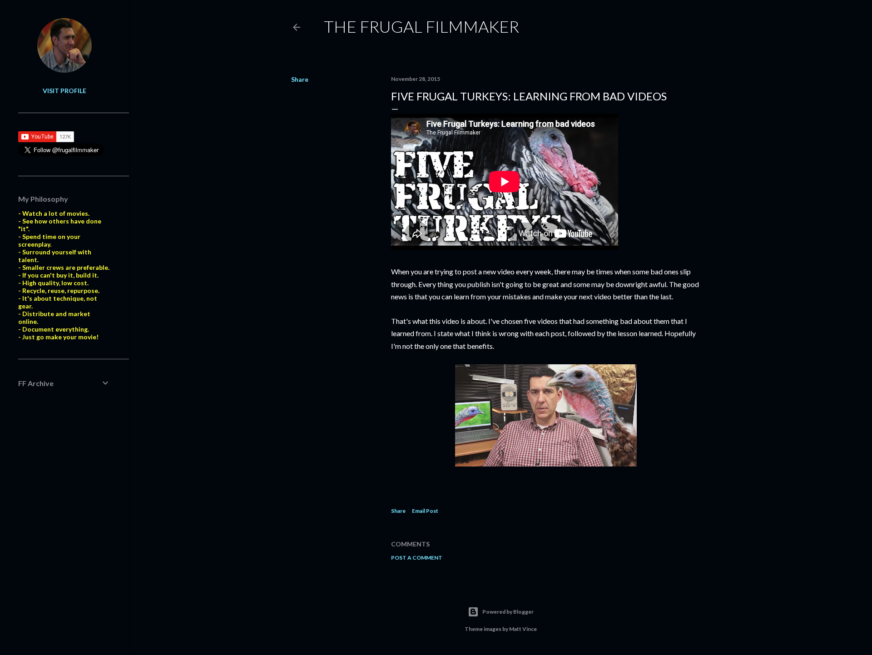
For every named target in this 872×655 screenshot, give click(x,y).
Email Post (425, 510)
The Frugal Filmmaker (421, 26)
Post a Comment (416, 557)
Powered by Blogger (508, 611)
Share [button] (299, 79)
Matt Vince (523, 628)
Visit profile (64, 90)
